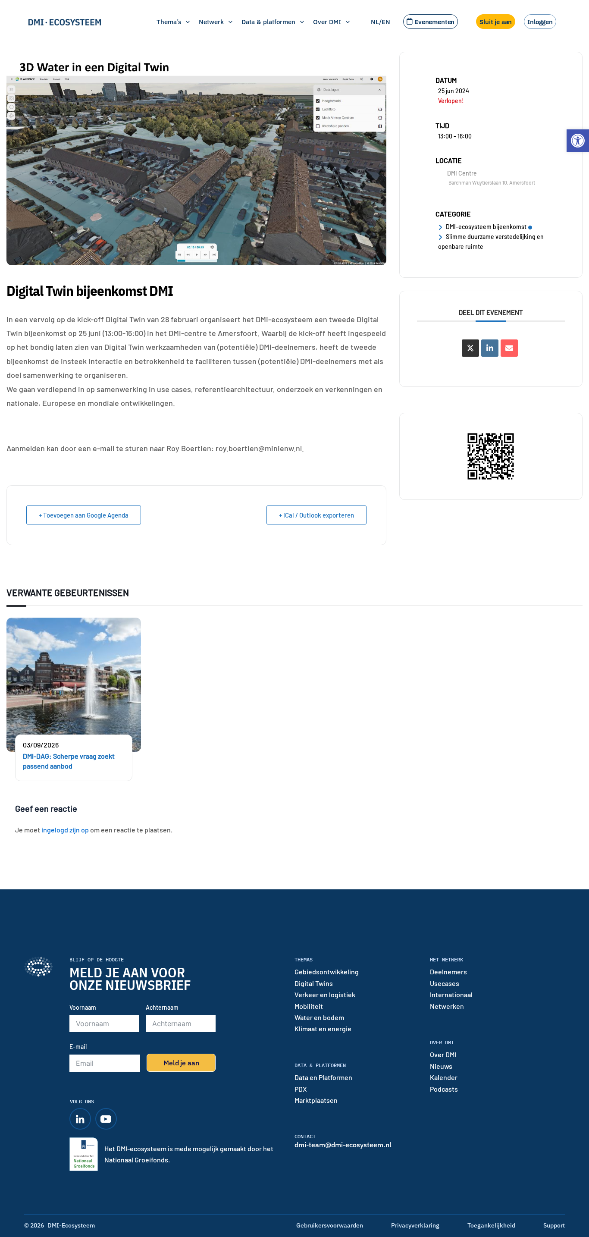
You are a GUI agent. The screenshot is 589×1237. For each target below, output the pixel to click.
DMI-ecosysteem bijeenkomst (486, 226)
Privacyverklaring (415, 1225)
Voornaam (82, 1007)
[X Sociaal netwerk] (470, 348)
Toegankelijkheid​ (491, 1225)
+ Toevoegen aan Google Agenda (83, 515)
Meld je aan (181, 1062)
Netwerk (211, 21)
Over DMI (327, 21)
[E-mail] (509, 348)
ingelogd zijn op (65, 830)
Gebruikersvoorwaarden (329, 1225)
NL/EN (380, 21)
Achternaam (162, 1007)
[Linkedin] (489, 348)
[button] (578, 140)
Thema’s (169, 21)
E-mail (78, 1046)
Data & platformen (268, 21)
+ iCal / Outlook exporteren (316, 515)
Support (554, 1225)
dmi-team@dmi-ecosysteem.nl (343, 1144)
